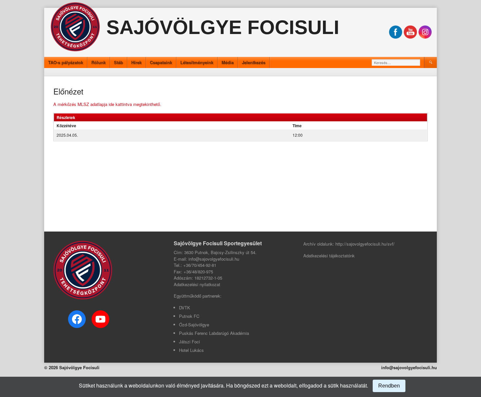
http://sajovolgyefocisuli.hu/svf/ (365, 244)
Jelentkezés (253, 62)
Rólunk (98, 62)
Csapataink (161, 62)
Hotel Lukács (191, 350)
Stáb (118, 62)
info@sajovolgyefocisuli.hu (409, 367)
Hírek (136, 62)
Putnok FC (189, 316)
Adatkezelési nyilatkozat (197, 284)
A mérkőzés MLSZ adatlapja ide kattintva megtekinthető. (108, 104)
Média (228, 62)
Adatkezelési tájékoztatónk (329, 255)
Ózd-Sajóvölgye (194, 324)
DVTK (184, 307)
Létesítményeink (196, 62)
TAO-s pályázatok (65, 62)
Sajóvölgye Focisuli (222, 27)
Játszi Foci (189, 341)
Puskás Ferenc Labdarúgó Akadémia (214, 333)
